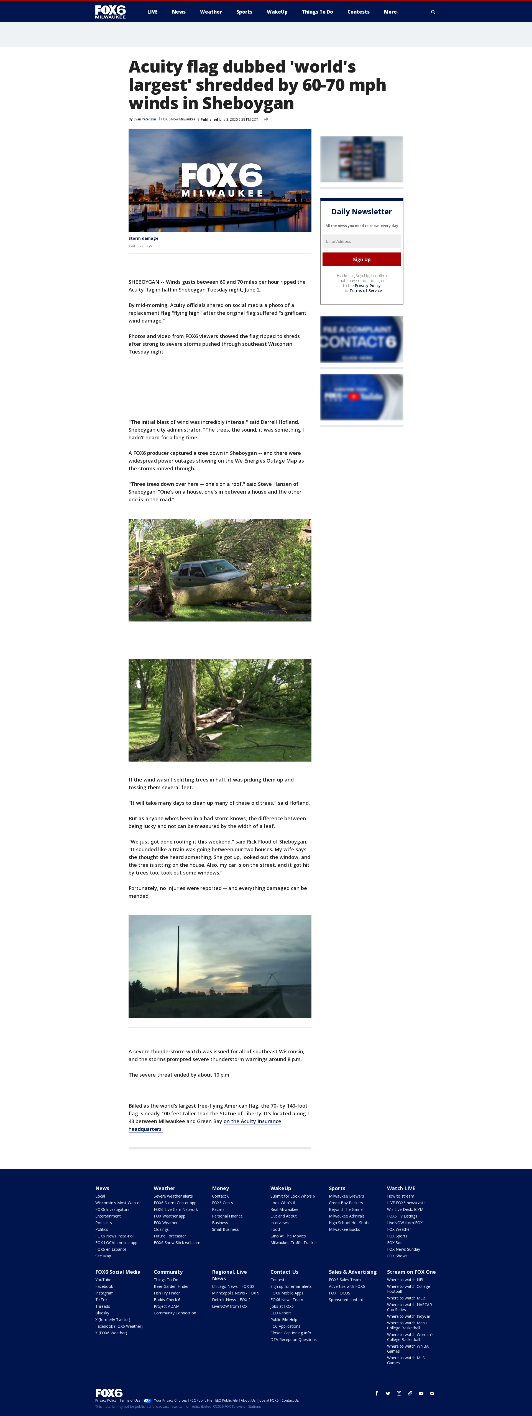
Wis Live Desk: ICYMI (405, 1209)
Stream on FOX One (411, 1271)
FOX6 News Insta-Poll (114, 1236)
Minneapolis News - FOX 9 (235, 1293)
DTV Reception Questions (293, 1339)
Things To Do (166, 1279)
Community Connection (175, 1313)
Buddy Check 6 (167, 1299)
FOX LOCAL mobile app (116, 1242)
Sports (337, 1188)
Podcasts (103, 1222)
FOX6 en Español (110, 1249)
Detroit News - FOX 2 (231, 1299)
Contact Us (284, 1271)
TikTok (101, 1299)
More (390, 12)
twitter (387, 1393)
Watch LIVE (401, 1188)
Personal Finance (227, 1216)
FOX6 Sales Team (345, 1279)
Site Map (103, 1255)
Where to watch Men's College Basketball (407, 1325)
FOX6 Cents (222, 1202)
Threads (102, 1306)
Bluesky (102, 1313)
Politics (101, 1229)
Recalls (218, 1209)
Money (220, 1188)
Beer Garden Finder (171, 1286)
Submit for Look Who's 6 (292, 1196)
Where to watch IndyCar (408, 1316)
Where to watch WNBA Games (408, 1348)
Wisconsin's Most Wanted (118, 1202)
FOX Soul (395, 1242)
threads (410, 1393)
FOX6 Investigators (112, 1209)
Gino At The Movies (288, 1236)
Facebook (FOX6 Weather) (119, 1326)
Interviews (279, 1222)
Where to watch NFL (405, 1279)
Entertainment (108, 1216)
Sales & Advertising (353, 1271)
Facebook (104, 1286)
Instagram (104, 1293)
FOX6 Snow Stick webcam (177, 1242)
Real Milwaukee (284, 1209)
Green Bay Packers (346, 1202)
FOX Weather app (169, 1216)
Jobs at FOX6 (282, 1306)
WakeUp (280, 1188)
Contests (278, 1279)
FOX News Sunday (403, 1249)
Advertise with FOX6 (347, 1286)
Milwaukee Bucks (344, 1229)
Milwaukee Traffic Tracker (293, 1242)
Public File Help (283, 1319)
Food (275, 1229)
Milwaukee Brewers (346, 1196)
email (432, 1393)
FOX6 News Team (286, 1299)
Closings (161, 1229)
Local (100, 1196)
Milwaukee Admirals (347, 1216)
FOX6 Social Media (117, 1271)
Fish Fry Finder (167, 1293)
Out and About (283, 1216)
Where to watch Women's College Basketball (410, 1337)
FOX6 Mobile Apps (286, 1293)
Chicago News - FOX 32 (233, 1286)
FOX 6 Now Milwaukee (178, 119)
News (102, 1188)
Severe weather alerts (173, 1196)
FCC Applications (285, 1326)
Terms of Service (365, 290)
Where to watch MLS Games (406, 1360)
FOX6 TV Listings (402, 1216)
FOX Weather (166, 1222)
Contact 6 (220, 1196)
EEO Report (280, 1313)
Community (168, 1271)
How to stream (400, 1196)
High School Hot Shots (349, 1222)
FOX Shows (397, 1255)
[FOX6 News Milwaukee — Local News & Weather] (113, 12)
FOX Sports (397, 1236)
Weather (164, 1188)
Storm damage (143, 238)
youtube (421, 1393)
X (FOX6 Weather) (111, 1332)
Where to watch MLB (406, 1298)
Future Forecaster (170, 1236)
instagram (399, 1393)
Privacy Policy (368, 285)
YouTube (103, 1279)
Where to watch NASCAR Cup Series (409, 1307)
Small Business (225, 1229)
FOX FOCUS (339, 1293)
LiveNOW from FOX (405, 1222)
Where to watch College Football (408, 1289)
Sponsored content (346, 1299)
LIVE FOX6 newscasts (406, 1202)
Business (220, 1222)
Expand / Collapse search (433, 12)
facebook (376, 1393)
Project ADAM (167, 1306)
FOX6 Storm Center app (175, 1202)
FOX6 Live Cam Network (176, 1209)
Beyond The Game (346, 1209)
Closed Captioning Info (290, 1332)
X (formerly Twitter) (112, 1319)
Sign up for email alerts (291, 1286)
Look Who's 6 (282, 1202)
